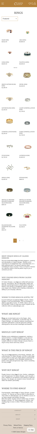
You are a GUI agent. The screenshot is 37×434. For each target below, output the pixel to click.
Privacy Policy (7, 425)
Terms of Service (18, 427)
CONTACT (18, 410)
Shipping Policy (28, 425)
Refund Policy (18, 425)
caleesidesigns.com (18, 306)
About (17, 414)
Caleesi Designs (17, 262)
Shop (18, 419)
